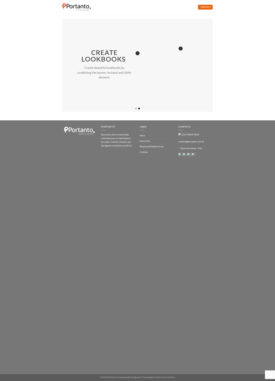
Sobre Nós (145, 141)
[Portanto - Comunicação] (76, 7)
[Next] (206, 65)
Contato (144, 152)
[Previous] (68, 65)
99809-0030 (193, 134)
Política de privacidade (165, 377)
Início (142, 135)
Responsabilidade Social (151, 146)
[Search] (96, 7)
